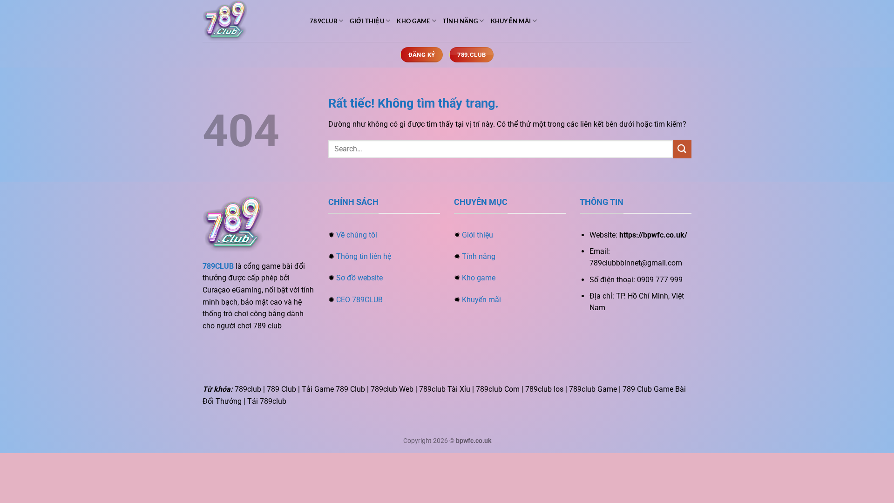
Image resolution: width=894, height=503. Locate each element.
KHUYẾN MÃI (511, 21)
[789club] (249, 21)
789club (323, 21)
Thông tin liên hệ (363, 256)
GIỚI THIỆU (367, 21)
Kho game (478, 277)
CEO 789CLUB (359, 299)
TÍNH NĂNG (460, 21)
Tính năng (478, 256)
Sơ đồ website (359, 277)
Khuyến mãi (481, 299)
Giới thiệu (477, 235)
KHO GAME (413, 21)
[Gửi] (682, 149)
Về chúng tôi (356, 235)
